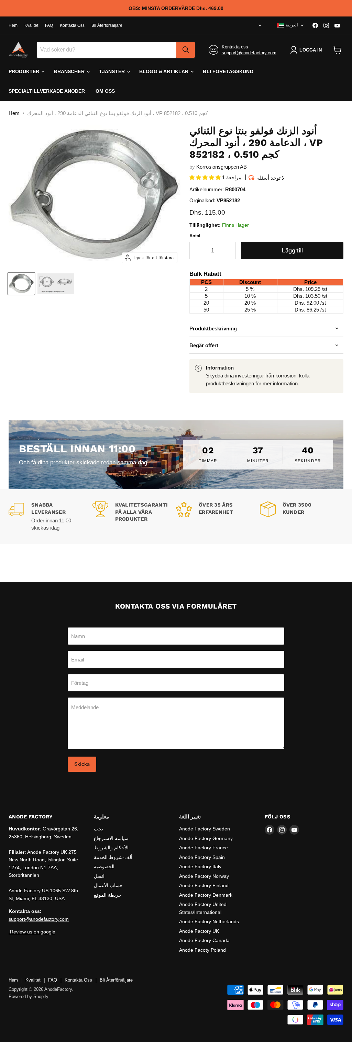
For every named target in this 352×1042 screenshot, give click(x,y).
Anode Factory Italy (200, 866)
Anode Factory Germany (206, 838)
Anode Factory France (203, 847)
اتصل (99, 876)
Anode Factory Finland (204, 885)
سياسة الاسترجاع (111, 838)
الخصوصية (104, 866)
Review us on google (32, 932)
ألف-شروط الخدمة (113, 857)
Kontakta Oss (72, 25)
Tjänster (112, 71)
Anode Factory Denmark (205, 895)
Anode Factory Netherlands (209, 921)
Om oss (105, 91)
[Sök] (185, 50)
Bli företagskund (228, 71)
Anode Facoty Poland (202, 950)
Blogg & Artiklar (164, 71)
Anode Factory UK (199, 931)
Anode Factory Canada (204, 940)
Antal (194, 235)
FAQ (49, 25)
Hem (13, 25)
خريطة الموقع (108, 895)
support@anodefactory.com (249, 52)
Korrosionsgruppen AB (221, 167)
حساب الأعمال (108, 885)
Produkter (25, 71)
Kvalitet (31, 25)
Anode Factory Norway (204, 876)
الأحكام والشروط (111, 847)
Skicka (82, 764)
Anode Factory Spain (202, 857)
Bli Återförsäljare (106, 25)
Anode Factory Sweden (204, 828)
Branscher (70, 71)
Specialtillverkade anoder (47, 91)
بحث (98, 828)
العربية (292, 24)
